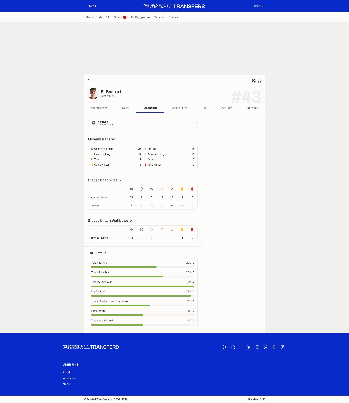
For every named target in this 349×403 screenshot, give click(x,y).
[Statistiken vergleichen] (254, 80)
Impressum (69, 378)
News (125, 107)
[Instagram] (257, 347)
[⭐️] (259, 80)
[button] (91, 6)
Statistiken (150, 107)
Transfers (252, 107)
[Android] (224, 347)
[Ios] (233, 347)
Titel (204, 107)
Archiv (66, 383)
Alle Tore (227, 107)
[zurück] (89, 80)
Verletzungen (179, 107)
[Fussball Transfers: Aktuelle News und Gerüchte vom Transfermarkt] (174, 6)
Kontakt (67, 372)
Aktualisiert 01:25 (256, 399)
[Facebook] (249, 347)
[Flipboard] (282, 347)
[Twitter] (265, 347)
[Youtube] (274, 347)
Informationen (99, 107)
